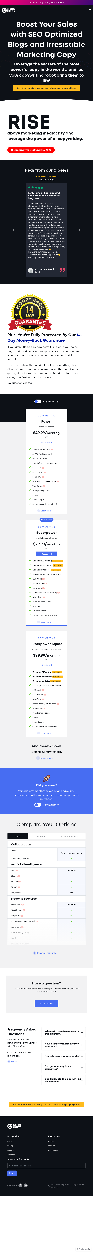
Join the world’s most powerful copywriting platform (46, 87)
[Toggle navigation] (90, 10)
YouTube (51, 1138)
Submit (12, 1166)
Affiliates (11, 1147)
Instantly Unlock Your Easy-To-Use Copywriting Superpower (46, 1097)
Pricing (10, 1138)
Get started (46, 435)
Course (51, 1134)
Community (53, 1143)
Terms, (81, 1177)
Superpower (40, 829)
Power (17, 829)
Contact (10, 1143)
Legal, (75, 1177)
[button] (13, 226)
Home (9, 1134)
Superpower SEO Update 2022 (32, 150)
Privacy (54, 1180)
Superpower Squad (69, 829)
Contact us (46, 996)
